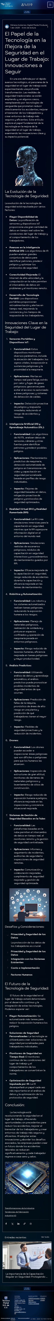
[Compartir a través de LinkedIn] (18, 1223)
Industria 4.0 (10, 1215)
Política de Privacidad (18, 1306)
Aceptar (40, 1313)
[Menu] (50, 4)
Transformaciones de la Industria (19, 1208)
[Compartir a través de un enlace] (24, 1223)
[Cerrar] (50, 1298)
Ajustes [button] (27, 1317)
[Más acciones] (47, 26)
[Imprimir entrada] (31, 1223)
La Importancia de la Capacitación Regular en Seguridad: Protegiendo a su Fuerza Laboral (26, 1275)
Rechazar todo (14, 1313)
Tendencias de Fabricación (17, 1212)
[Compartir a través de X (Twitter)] (12, 1223)
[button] (27, 936)
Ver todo (45, 1237)
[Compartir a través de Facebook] (6, 1223)
